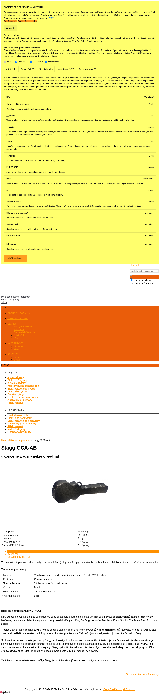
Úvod (4, 440)
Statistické (38, 62)
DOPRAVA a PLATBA (18, 318)
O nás (17, 360)
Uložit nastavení (15, 258)
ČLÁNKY (12, 324)
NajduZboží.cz (127, 689)
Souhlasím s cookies (27, 21)
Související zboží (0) (19, 556)
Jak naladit (19, 329)
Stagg (17, 349)
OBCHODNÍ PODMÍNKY (19, 313)
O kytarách (19, 335)
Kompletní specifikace (20, 551)
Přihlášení (7, 296)
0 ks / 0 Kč (10, 299)
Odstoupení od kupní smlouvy (142, 674)
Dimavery (18, 346)
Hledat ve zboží (142, 280)
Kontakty (18, 357)
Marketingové (54, 62)
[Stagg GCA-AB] (80, 518)
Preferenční (23, 62)
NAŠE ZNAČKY (15, 343)
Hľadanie (135, 265)
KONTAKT (13, 354)
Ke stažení (13, 554)
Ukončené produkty (20, 440)
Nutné (10, 62)
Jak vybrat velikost (23, 326)
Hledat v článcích (143, 283)
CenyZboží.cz (111, 689)
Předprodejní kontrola (24, 332)
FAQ (16, 338)
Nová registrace (22, 296)
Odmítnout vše (10, 21)
